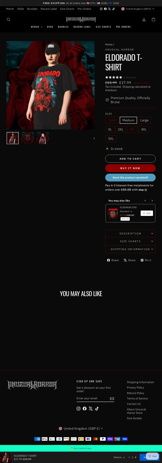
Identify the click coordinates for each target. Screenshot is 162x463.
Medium (128, 120)
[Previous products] (145, 200)
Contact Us (134, 404)
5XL (111, 138)
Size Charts (67, 9)
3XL (132, 129)
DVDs (20, 9)
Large (144, 120)
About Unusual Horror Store (136, 411)
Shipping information (130, 249)
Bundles (32, 9)
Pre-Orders (84, 9)
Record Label (49, 9)
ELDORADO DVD (128, 207)
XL (110, 129)
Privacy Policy (135, 387)
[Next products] (152, 200)
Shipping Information (140, 382)
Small (112, 120)
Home (109, 44)
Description (130, 233)
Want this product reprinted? (130, 177)
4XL (144, 129)
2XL (121, 129)
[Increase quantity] (135, 457)
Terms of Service (137, 398)
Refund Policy (135, 393)
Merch (10, 9)
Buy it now (130, 168)
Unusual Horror (119, 49)
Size (108, 113)
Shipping (128, 86)
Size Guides (134, 418)
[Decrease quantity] (129, 457)
